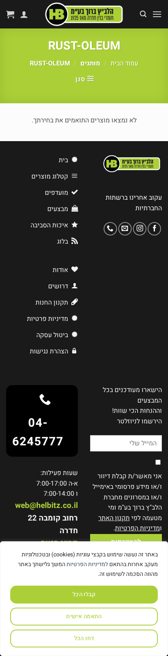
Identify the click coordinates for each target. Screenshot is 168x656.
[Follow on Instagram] (139, 228)
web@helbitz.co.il (46, 505)
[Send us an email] (125, 228)
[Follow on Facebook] (154, 228)
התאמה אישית (84, 616)
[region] (84, 598)
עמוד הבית (124, 63)
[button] (157, 14)
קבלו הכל (84, 594)
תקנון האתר (114, 518)
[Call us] (110, 228)
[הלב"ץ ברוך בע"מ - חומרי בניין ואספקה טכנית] (84, 14)
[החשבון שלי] (24, 14)
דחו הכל (84, 638)
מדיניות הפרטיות (137, 528)
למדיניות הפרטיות (87, 564)
